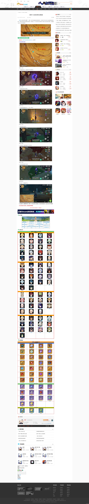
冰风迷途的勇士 (31, 382)
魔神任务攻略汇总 (31, 225)
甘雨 (40, 273)
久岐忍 (40, 297)
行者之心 (31, 389)
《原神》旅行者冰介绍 (21, 431)
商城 (21, 1)
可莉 (49, 249)
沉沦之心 (31, 377)
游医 (22, 413)
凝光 (49, 284)
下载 (70, 74)
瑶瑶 (22, 267)
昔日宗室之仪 (50, 377)
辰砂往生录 (41, 354)
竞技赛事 (68, 489)
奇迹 (41, 389)
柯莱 (49, 332)
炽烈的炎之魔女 (31, 365)
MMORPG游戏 (49, 423)
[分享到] (22, 470)
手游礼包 (61, 492)
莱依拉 (31, 326)
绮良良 (22, 297)
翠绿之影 (40, 382)
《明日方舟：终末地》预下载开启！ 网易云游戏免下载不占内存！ (63, 17)
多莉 (40, 332)
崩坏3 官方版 (49, 447)
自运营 (28, 1)
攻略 (23, 12)
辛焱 (49, 273)
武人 (41, 395)
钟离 (22, 279)
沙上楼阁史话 (31, 348)
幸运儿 (41, 413)
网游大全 (68, 492)
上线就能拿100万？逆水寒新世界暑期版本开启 (62, 28)
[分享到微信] (18, 470)
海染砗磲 (49, 354)
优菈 (40, 238)
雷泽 (31, 255)
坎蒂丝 (22, 332)
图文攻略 (26, 12)
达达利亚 (31, 279)
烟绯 (22, 273)
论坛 (24, 1)
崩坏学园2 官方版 (25, 460)
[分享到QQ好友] (19, 470)
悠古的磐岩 (50, 371)
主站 (17, 1)
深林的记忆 (22, 354)
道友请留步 (62, 86)
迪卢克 (40, 255)
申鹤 (49, 267)
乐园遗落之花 (41, 348)
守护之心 (22, 389)
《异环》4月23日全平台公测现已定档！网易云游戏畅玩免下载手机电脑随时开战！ (63, 19)
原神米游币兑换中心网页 (40, 440)
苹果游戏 (61, 489)
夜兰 (31, 267)
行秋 (31, 284)
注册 (71, 1)
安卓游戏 (61, 487)
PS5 (53, 494)
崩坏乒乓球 (37, 460)
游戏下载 (54, 487)
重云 (22, 284)
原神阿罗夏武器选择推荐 (21, 438)
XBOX (54, 492)
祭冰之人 (49, 389)
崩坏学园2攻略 (49, 460)
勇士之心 (31, 406)
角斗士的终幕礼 (31, 371)
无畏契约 (61, 81)
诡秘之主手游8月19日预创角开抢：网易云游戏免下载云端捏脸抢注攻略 (63, 24)
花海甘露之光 (50, 382)
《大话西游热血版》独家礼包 (64, 39)
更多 (53, 429)
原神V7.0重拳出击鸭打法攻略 (22, 433)
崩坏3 (24, 447)
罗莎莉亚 (49, 238)
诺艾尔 (31, 249)
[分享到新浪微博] (21, 470)
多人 (44, 423)
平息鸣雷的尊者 (41, 365)
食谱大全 (24, 221)
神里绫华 (40, 314)
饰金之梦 (49, 348)
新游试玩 (68, 494)
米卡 (22, 238)
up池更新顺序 (31, 221)
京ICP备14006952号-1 (27, 500)
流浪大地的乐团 (22, 371)
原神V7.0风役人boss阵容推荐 (40, 433)
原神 (19, 20)
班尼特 (40, 249)
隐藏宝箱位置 (39, 221)
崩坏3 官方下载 (37, 447)
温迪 (22, 255)
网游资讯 (68, 487)
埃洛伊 (31, 238)
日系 (46, 423)
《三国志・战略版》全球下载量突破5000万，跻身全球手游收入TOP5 (63, 20)
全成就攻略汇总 (46, 227)
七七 (40, 279)
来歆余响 (31, 354)
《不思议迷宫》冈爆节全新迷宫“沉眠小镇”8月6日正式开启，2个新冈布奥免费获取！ (63, 26)
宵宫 (22, 314)
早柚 (49, 308)
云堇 (40, 267)
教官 (22, 406)
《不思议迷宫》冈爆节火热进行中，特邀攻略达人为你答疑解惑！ (63, 22)
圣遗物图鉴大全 (39, 223)
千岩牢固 (22, 365)
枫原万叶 (31, 314)
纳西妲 (40, 326)
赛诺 (31, 332)
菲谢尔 (22, 249)
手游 (22, 12)
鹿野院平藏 (31, 297)
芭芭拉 (49, 255)
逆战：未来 (62, 72)
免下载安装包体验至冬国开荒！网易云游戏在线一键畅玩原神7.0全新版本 (63, 30)
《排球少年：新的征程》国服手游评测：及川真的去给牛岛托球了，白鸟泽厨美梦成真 (67, 56)
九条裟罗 (31, 308)
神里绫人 (49, 297)
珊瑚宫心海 (22, 308)
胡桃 (31, 273)
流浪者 (22, 326)
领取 (69, 36)
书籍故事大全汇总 (46, 225)
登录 (70, 1)
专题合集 (61, 494)
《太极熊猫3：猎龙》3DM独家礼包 (65, 35)
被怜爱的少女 (41, 371)
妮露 (49, 326)
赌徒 (22, 395)
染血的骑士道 (50, 365)
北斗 (22, 290)
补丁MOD (54, 489)
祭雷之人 (49, 395)
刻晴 (49, 279)
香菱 (40, 284)
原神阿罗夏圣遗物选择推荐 (40, 438)
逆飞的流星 (22, 382)
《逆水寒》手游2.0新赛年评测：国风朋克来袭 (67, 65)
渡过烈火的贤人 (22, 377)
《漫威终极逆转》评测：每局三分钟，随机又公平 (67, 60)
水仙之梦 (22, 348)
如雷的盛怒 (41, 377)
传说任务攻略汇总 (46, 221)
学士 (31, 395)
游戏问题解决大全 (31, 223)
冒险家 (32, 413)
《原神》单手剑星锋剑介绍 (22, 440)
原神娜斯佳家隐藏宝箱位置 (40, 431)
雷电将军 (40, 308)
